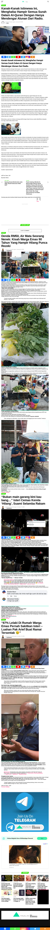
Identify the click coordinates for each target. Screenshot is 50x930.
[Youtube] (18, 57)
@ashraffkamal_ (13, 616)
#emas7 (6, 584)
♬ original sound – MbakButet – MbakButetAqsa (15, 774)
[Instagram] (28, 57)
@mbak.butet (7, 772)
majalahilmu (9, 250)
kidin (8, 23)
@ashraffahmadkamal (9, 579)
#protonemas (11, 584)
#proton (16, 584)
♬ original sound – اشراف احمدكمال (26, 584)
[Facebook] (3, 57)
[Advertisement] (25, 214)
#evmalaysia (40, 583)
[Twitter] (8, 57)
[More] (32, 57)
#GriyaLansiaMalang (38, 773)
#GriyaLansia (30, 773)
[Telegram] (23, 57)
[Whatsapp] (13, 57)
